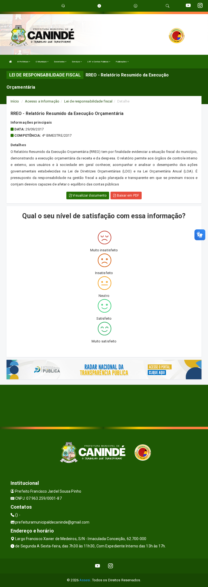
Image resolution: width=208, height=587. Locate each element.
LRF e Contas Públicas (98, 61)
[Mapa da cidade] (104, 405)
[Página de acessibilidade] (135, 6)
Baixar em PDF (127, 195)
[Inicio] (10, 62)
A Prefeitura (23, 61)
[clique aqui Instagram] (110, 566)
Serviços (76, 61)
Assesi (84, 580)
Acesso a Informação (42, 101)
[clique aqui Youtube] (97, 566)
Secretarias (59, 61)
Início (15, 101)
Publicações (121, 61)
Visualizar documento (89, 195)
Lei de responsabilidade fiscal (88, 101)
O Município (41, 61)
